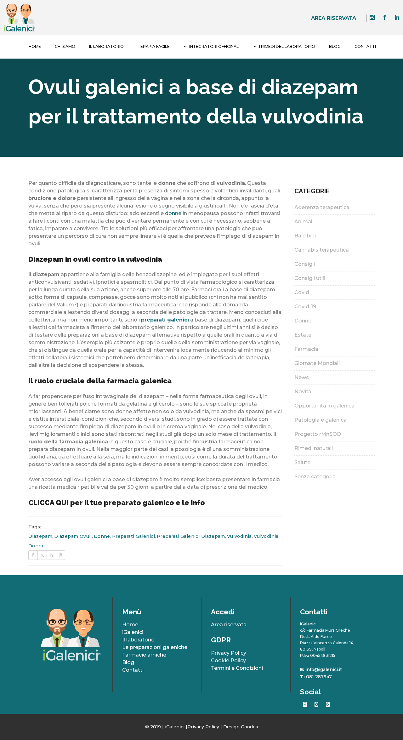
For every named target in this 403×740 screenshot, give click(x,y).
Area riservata (333, 18)
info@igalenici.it (323, 669)
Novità (302, 392)
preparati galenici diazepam (191, 536)
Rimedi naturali (313, 448)
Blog (128, 662)
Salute (302, 462)
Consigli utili (309, 278)
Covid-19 (305, 307)
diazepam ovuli (73, 536)
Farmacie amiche (144, 655)
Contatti (133, 670)
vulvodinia (239, 536)
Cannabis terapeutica (321, 250)
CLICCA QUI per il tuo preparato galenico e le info (116, 502)
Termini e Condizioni (237, 668)
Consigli (304, 264)
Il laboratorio (138, 640)
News (301, 377)
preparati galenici (133, 536)
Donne (302, 321)
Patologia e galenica (320, 420)
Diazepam (40, 536)
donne (173, 213)
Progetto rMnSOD (317, 434)
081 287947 (319, 677)
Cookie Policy (228, 660)
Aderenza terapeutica (321, 207)
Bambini (305, 236)
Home (130, 625)
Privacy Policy (228, 653)
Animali (304, 222)
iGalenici (132, 632)
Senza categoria (315, 477)
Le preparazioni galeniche (154, 647)
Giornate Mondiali (317, 363)
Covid (301, 292)
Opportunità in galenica (324, 406)
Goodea (249, 727)
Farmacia (306, 349)
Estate (302, 335)
